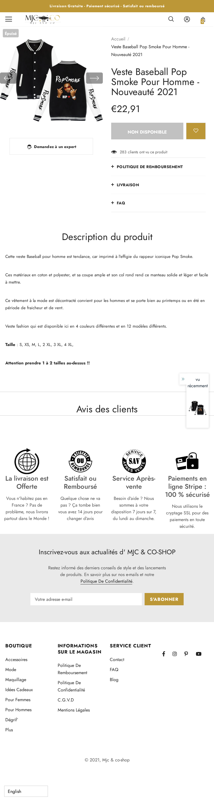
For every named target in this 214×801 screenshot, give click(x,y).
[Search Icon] (171, 19)
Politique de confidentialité (106, 581)
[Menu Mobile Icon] (8, 19)
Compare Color (83, 122)
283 (123, 152)
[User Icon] (187, 19)
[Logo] (43, 19)
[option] (51, 77)
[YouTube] (201, 654)
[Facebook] (167, 654)
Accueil (118, 39)
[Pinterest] (189, 654)
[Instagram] (177, 654)
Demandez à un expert (55, 146)
